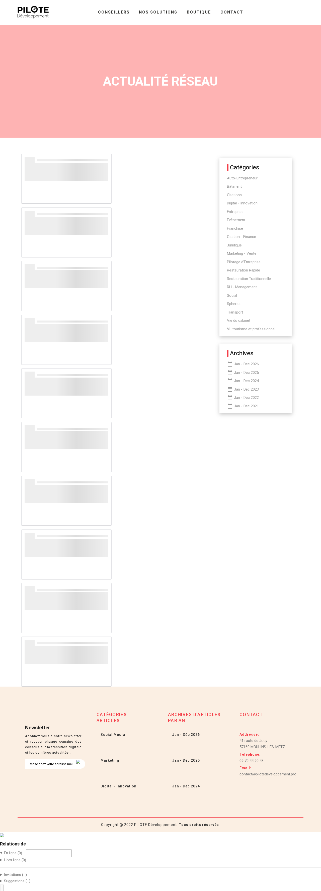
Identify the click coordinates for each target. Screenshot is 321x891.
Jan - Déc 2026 (185, 735)
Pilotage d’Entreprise (244, 262)
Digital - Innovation (242, 203)
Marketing (109, 760)
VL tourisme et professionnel (251, 329)
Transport (235, 312)
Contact (231, 12)
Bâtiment (234, 186)
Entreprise (235, 211)
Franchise (235, 228)
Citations (234, 195)
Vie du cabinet (238, 320)
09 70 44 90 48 (251, 760)
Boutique (199, 12)
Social (232, 295)
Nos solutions (158, 12)
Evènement (236, 220)
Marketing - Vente (241, 253)
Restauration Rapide (243, 270)
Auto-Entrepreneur (242, 178)
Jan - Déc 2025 (185, 760)
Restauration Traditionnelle (249, 278)
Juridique (234, 245)
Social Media (112, 735)
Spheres (233, 304)
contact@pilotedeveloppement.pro (267, 774)
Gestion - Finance (241, 236)
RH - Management (242, 287)
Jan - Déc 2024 (185, 786)
